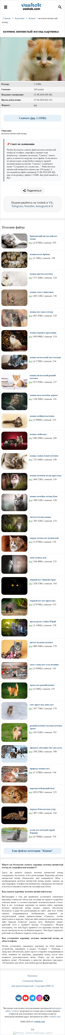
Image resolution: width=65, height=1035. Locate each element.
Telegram (17, 206)
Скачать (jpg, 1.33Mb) (32, 118)
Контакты (32, 975)
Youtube (29, 206)
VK (51, 202)
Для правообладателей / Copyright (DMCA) (32, 986)
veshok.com (54, 1016)
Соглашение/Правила (32, 981)
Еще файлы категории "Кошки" (32, 850)
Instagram (42, 206)
